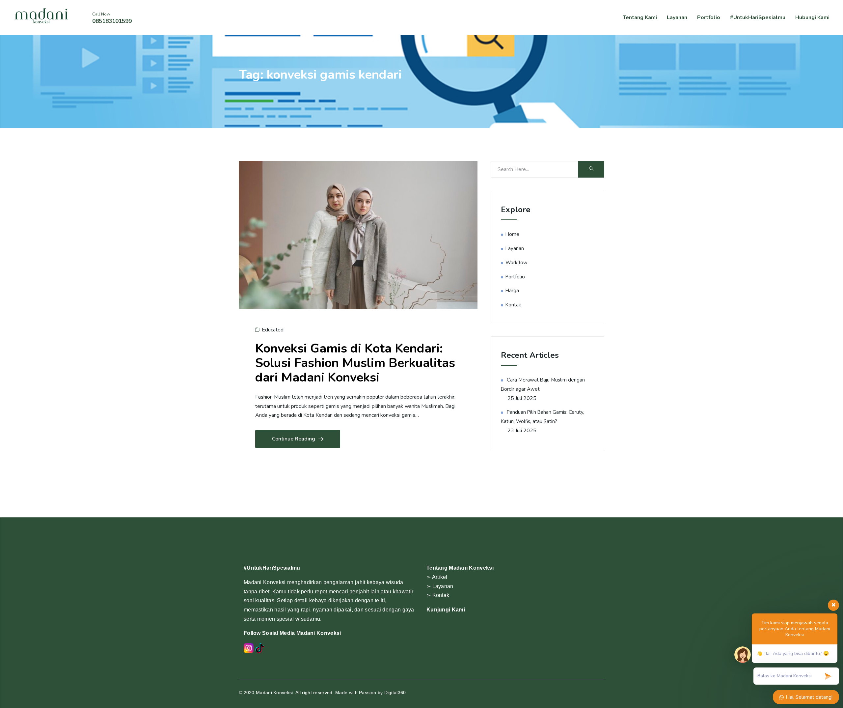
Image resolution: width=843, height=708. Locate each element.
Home (512, 234)
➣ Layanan (439, 586)
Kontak (513, 304)
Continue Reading (293, 438)
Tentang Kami (640, 17)
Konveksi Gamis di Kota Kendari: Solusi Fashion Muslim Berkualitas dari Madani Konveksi (355, 363)
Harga (512, 290)
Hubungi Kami (812, 17)
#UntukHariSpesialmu (757, 17)
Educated (273, 329)
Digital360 (395, 692)
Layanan (677, 17)
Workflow (516, 262)
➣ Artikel (437, 577)
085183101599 (112, 21)
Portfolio (708, 17)
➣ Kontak (437, 595)
